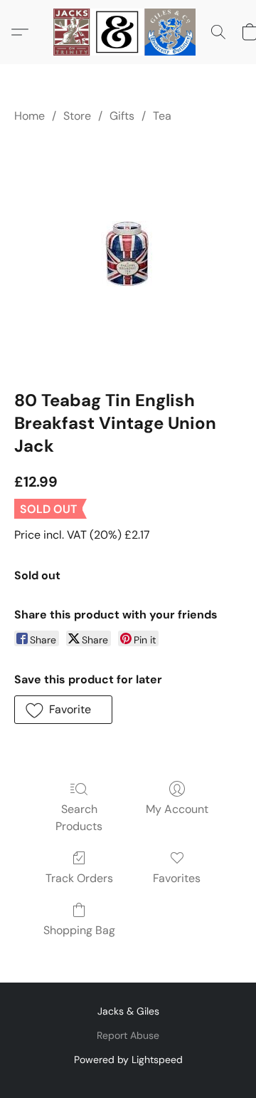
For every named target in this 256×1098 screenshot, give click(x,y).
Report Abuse (128, 1035)
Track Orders (79, 878)
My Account (177, 809)
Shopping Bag (79, 930)
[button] (128, 32)
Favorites (177, 878)
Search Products (78, 818)
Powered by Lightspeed (128, 1059)
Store (77, 115)
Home (29, 115)
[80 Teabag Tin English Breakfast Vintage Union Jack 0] (128, 253)
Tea (162, 115)
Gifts (122, 115)
